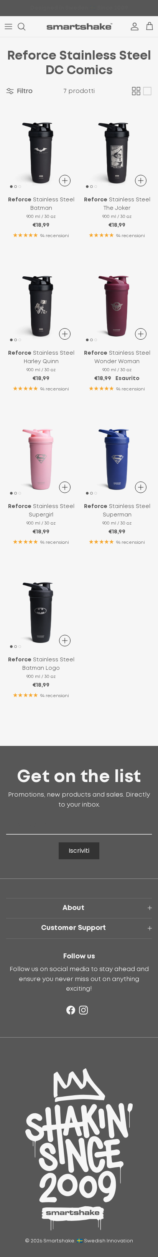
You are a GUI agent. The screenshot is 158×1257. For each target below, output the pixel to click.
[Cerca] (25, 26)
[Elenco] (147, 91)
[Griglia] (136, 91)
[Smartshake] (79, 26)
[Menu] (8, 26)
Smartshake (58, 1241)
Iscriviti (79, 850)
